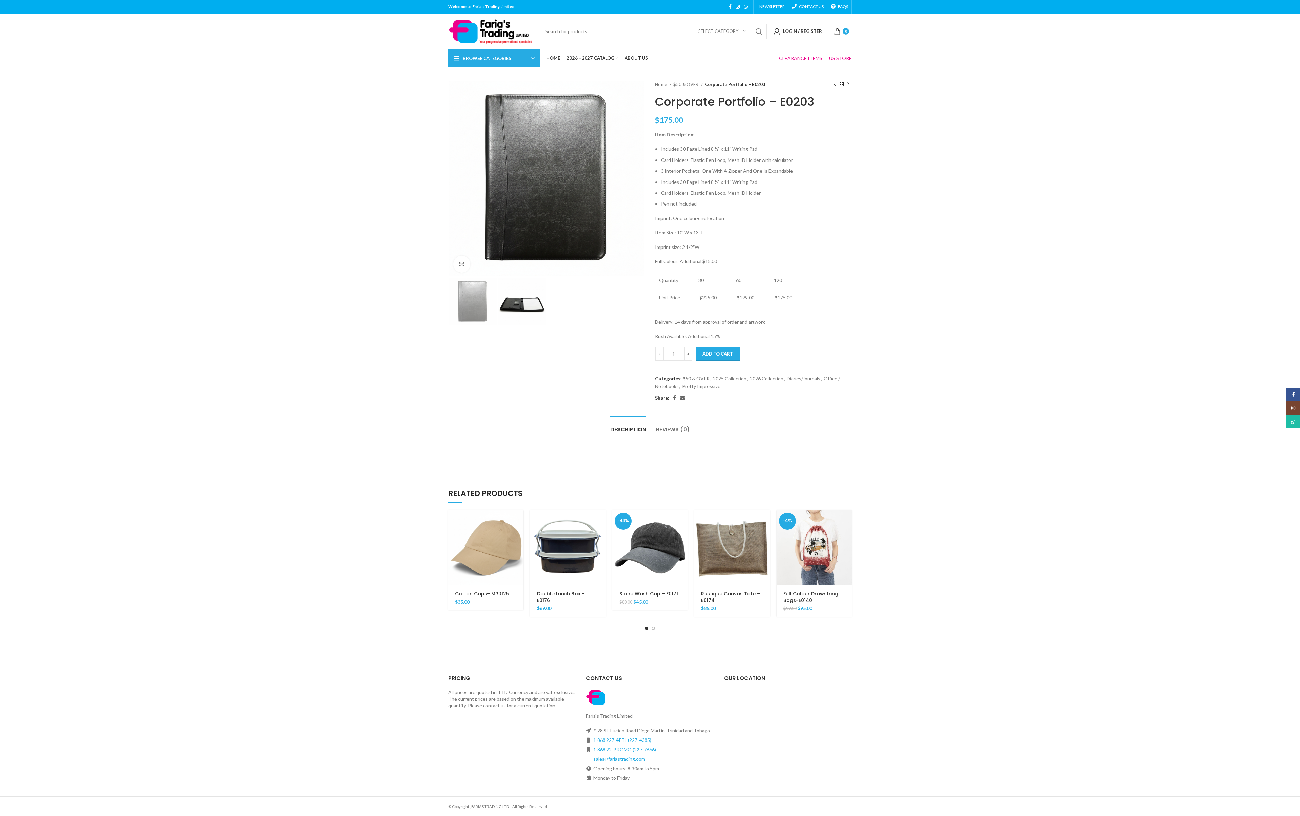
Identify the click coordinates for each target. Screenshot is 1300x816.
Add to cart (717, 354)
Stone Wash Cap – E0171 (648, 593)
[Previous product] (834, 84)
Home (661, 84)
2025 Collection (729, 378)
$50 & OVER (686, 84)
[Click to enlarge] (461, 264)
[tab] (628, 426)
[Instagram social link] (738, 6)
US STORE (840, 58)
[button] (518, 521)
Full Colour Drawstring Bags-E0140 (810, 597)
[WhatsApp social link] (746, 6)
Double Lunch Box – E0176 (561, 597)
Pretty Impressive (701, 386)
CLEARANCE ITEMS (800, 58)
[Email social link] (682, 397)
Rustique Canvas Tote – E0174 (730, 597)
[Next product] (848, 84)
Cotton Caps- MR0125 (482, 593)
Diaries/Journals (803, 378)
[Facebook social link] (730, 6)
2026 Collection (766, 378)
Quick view (518, 536)
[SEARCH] (759, 31)
